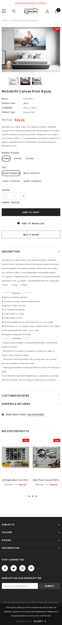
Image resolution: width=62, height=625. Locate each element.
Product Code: (9, 103)
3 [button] (33, 496)
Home (4, 20)
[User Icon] (47, 11)
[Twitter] (14, 568)
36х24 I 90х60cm (31, 173)
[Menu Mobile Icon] (4, 11)
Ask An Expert (36, 414)
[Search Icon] (14, 11)
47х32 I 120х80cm (11, 181)
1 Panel (6, 158)
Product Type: (9, 112)
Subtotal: (6, 202)
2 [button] (29, 496)
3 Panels (18, 158)
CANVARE (28, 99)
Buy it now (31, 234)
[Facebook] (5, 568)
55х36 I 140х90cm (32, 181)
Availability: (7, 108)
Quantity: (6, 190)
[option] (31, 49)
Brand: (5, 99)
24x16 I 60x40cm (11, 173)
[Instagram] (22, 568)
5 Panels (29, 158)
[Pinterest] (31, 568)
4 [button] (36, 496)
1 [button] (26, 496)
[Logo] (31, 11)
